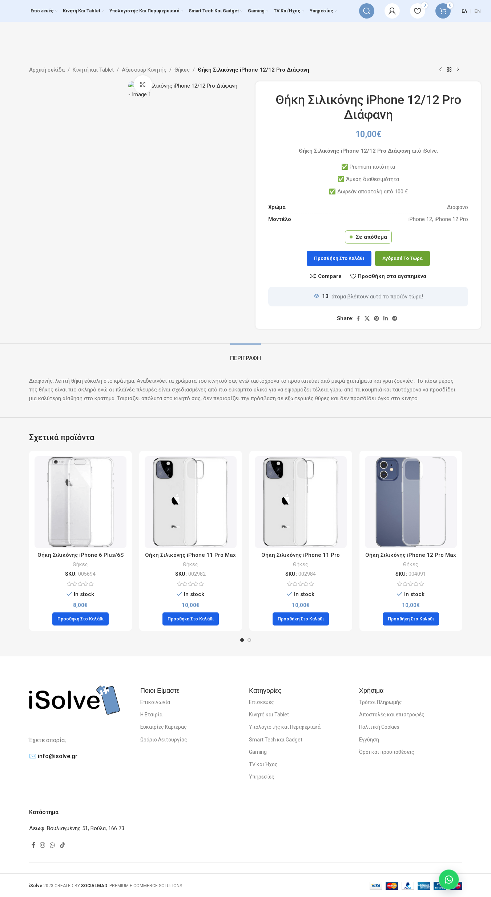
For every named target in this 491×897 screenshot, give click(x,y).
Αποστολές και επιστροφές (391, 714)
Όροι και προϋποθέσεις (386, 752)
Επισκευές (261, 702)
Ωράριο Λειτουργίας (163, 740)
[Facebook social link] (358, 318)
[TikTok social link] (62, 845)
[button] (80, 619)
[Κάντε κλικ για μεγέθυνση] (143, 84)
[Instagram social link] (43, 845)
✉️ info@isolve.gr (53, 756)
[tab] (245, 354)
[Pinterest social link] (376, 318)
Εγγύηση (369, 740)
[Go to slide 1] (242, 640)
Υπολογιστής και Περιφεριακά (285, 727)
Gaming (258, 752)
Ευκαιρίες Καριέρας (163, 727)
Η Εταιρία (151, 714)
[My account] (392, 11)
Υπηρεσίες (261, 777)
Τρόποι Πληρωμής (380, 702)
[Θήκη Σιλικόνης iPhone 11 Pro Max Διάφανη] (191, 502)
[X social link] (367, 318)
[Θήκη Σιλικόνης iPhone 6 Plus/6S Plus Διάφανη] (80, 502)
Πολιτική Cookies (379, 727)
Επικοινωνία (155, 702)
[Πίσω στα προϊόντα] (449, 69)
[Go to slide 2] (249, 640)
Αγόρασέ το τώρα (402, 258)
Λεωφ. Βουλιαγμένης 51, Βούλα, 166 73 (76, 828)
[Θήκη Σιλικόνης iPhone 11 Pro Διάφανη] (301, 502)
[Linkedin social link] (385, 318)
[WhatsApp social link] (52, 845)
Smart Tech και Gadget (275, 740)
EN (477, 11)
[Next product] (458, 69)
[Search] (366, 11)
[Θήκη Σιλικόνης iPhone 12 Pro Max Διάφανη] (411, 502)
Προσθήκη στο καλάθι (339, 258)
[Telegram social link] (394, 318)
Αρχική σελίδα (47, 70)
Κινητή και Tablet (93, 70)
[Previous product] (440, 69)
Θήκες (182, 70)
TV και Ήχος (263, 764)
